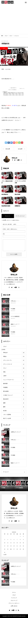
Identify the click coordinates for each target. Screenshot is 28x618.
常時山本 (14, 275)
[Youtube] (18, 160)
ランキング (14, 597)
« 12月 (4, 554)
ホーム (14, 592)
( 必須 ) (9, 224)
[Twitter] (15, 160)
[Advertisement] (14, 19)
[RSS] (18, 610)
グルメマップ (14, 600)
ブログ (4, 48)
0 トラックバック (20, 216)
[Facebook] (12, 160)
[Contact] (21, 160)
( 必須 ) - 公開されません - (10, 229)
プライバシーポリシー (14, 603)
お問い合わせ (14, 606)
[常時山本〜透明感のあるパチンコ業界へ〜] (8, 2)
